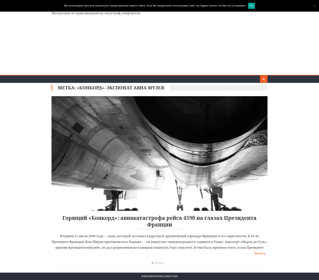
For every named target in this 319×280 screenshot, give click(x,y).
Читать (260, 253)
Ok (251, 5)
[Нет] (314, 6)
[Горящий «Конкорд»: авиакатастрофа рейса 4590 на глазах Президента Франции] (159, 153)
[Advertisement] (159, 47)
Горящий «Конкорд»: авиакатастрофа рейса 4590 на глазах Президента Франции (159, 221)
